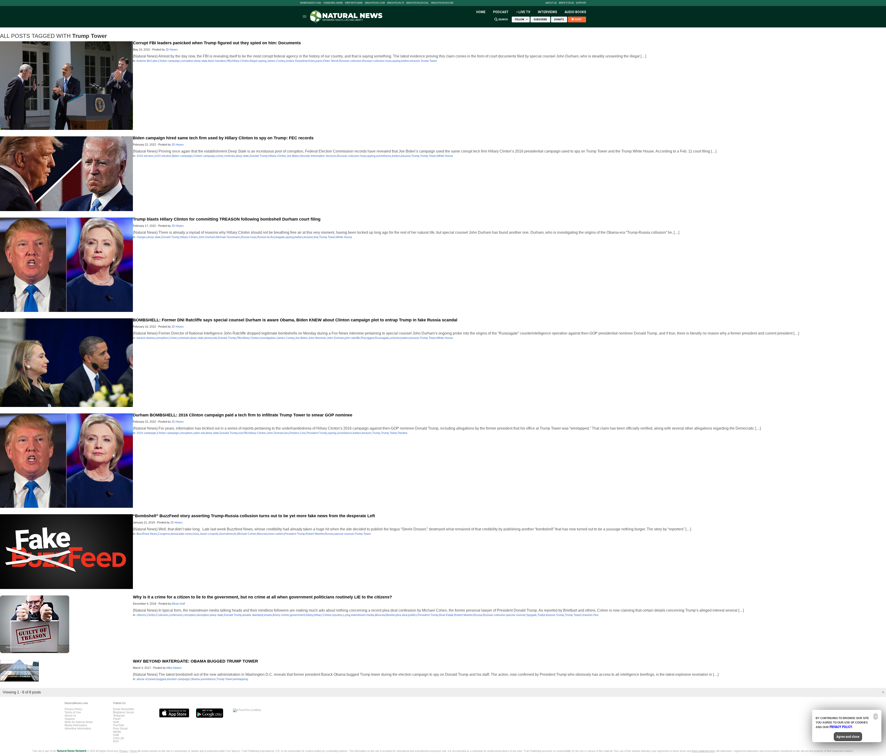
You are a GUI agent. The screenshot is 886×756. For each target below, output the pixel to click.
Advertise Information (78, 728)
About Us (551, 3)
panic (319, 61)
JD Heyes (171, 49)
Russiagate (277, 237)
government (297, 615)
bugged (161, 679)
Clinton (151, 615)
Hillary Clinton (240, 61)
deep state (200, 61)
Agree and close (847, 736)
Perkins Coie (298, 433)
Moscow (262, 533)
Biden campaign (182, 156)
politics (412, 615)
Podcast (501, 12)
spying (396, 61)
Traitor (541, 615)
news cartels (276, 533)
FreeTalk (118, 725)
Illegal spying (258, 61)
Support (581, 3)
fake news (185, 533)
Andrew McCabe (146, 61)
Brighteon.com (375, 3)
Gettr (116, 722)
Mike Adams (174, 667)
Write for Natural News (79, 722)
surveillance (383, 156)
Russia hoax (249, 237)
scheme (395, 338)
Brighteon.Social (417, 3)
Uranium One (590, 615)
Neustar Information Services (318, 156)
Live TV (524, 12)
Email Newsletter (123, 709)
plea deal (401, 615)
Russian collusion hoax (377, 61)
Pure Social (120, 728)
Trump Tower (429, 61)
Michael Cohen (246, 533)
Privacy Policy (73, 709)
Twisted (402, 433)
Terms (134, 751)
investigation (268, 338)
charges (142, 237)
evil (240, 433)
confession (176, 615)
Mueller (390, 615)
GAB (116, 735)
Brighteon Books (442, 3)
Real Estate (446, 615)
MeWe (117, 731)
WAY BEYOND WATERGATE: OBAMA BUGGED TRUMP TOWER (195, 661)
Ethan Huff (178, 603)
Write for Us (566, 3)
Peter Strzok (330, 61)
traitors (405, 61)
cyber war (199, 433)
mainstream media (362, 615)
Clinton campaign (169, 61)
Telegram (119, 715)
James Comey (276, 61)
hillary (309, 615)
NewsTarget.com (310, 3)
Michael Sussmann (228, 237)
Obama (195, 679)
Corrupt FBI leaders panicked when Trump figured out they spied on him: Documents (217, 43)
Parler (117, 718)
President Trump (316, 433)
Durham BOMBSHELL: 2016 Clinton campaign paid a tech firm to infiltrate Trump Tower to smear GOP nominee (242, 415)
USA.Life (118, 738)
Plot (363, 338)
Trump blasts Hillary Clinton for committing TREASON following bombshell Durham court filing (226, 219)
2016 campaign (146, 433)
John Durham (207, 237)
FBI (229, 61)
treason (415, 61)
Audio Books (575, 12)
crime (219, 156)
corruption (187, 61)
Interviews (547, 12)
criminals (229, 156)
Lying (346, 615)
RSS (116, 741)
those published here (703, 751)
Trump (415, 156)
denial (175, 533)
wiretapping (240, 679)
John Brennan (317, 338)
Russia (329, 533)
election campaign (178, 679)
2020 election (162, 156)
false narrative (217, 61)
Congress (164, 533)
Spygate (531, 615)
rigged (370, 338)
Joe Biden (293, 156)
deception (203, 615)
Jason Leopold (209, 533)
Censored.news (333, 3)
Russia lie (263, 237)
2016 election (145, 156)
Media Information (76, 725)
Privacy (123, 751)
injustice (337, 615)
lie (234, 533)
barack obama (146, 338)
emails (268, 615)
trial (316, 237)
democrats (210, 338)
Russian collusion (350, 61)
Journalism (226, 533)
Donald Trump (259, 156)
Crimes (173, 338)
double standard (252, 615)
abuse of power (146, 679)
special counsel (344, 533)
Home (480, 12)
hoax (196, 533)
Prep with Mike (354, 3)
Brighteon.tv (395, 3)
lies (313, 61)
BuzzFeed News (147, 533)
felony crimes (281, 615)
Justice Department (298, 61)
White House (445, 156)
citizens (141, 615)
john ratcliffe (352, 338)
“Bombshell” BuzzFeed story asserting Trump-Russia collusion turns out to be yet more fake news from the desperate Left (254, 516)
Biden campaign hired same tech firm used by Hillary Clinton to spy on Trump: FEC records (223, 138)
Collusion (162, 615)
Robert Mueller (315, 533)
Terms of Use (73, 712)
